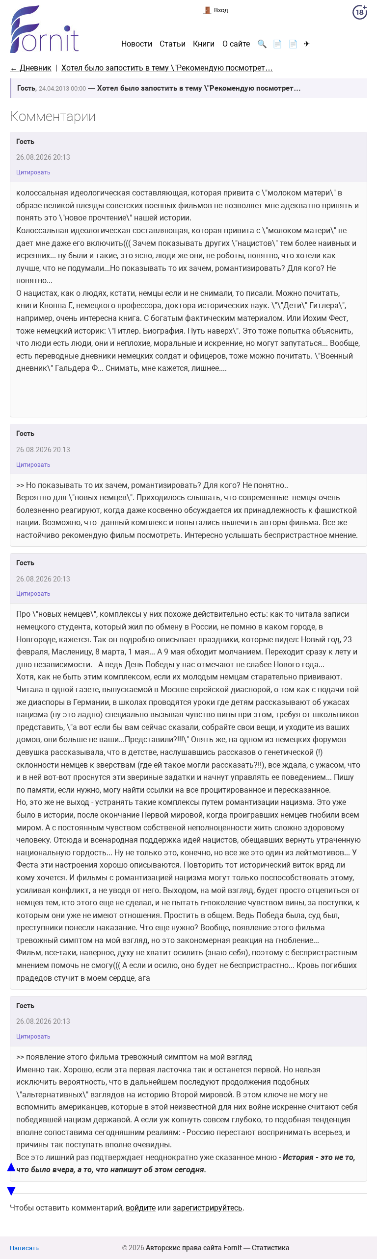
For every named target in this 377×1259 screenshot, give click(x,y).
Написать (24, 1248)
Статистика (271, 1248)
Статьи (173, 44)
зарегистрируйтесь (207, 1207)
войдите (141, 1207)
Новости (136, 44)
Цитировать (33, 172)
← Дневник (31, 68)
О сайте (236, 44)
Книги (204, 44)
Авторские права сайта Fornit (194, 1248)
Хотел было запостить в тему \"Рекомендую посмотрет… (167, 68)
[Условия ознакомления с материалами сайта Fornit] (359, 14)
